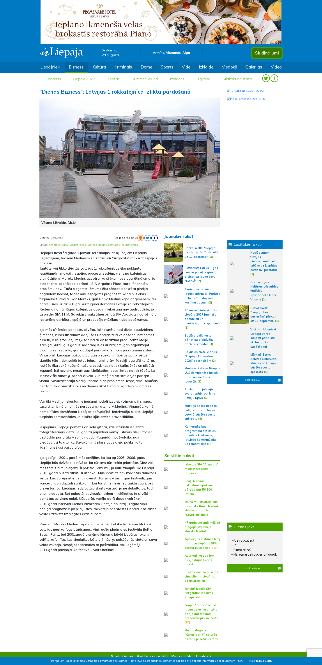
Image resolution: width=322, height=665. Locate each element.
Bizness (76, 67)
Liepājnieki (50, 67)
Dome (146, 67)
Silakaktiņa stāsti (237, 79)
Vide (186, 67)
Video (276, 67)
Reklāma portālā (152, 656)
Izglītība (203, 79)
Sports (167, 67)
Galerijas (253, 67)
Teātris (114, 79)
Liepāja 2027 (84, 79)
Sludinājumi (267, 53)
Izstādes (177, 79)
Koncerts (53, 79)
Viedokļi (229, 67)
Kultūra (99, 67)
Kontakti (203, 656)
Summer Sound (145, 79)
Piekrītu (253, 660)
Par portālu (182, 656)
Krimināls (123, 67)
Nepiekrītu (265, 660)
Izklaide (206, 67)
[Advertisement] (98, 586)
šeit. (240, 660)
